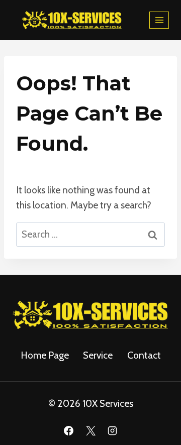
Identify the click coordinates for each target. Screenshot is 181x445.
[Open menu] (159, 20)
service (98, 355)
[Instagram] (112, 430)
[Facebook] (68, 430)
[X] (90, 430)
